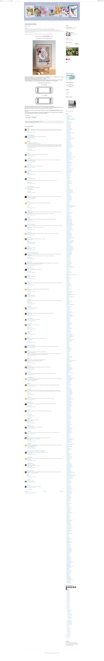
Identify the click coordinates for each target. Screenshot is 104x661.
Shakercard (68, 467)
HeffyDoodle (68, 293)
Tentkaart (68, 523)
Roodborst (68, 449)
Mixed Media (68, 379)
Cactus (68, 176)
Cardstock (68, 182)
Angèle (28, 141)
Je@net (28, 397)
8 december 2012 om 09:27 (31, 167)
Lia (27, 287)
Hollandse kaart (69, 301)
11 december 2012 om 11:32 (31, 454)
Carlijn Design (69, 183)
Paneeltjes (68, 403)
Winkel (68, 568)
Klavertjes (68, 330)
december (69, 610)
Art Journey (68, 137)
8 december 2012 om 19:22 (31, 342)
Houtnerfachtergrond (70, 304)
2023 (67, 595)
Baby (67, 141)
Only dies (68, 400)
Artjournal (68, 139)
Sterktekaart (68, 503)
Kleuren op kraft (69, 334)
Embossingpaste (69, 249)
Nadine (28, 210)
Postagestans (69, 427)
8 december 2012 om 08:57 (31, 155)
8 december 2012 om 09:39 (31, 174)
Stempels (68, 498)
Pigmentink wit (69, 417)
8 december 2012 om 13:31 (31, 272)
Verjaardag (68, 548)
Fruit (67, 268)
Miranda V (28, 232)
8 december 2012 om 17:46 (31, 315)
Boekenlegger (69, 172)
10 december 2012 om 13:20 (31, 433)
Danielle (28, 431)
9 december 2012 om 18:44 (31, 399)
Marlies (28, 383)
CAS (67, 184)
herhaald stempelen (70, 296)
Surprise (68, 511)
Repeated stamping (69, 438)
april (68, 629)
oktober (69, 621)
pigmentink (68, 416)
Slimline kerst (69, 481)
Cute (67, 203)
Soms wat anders (69, 489)
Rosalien (68, 92)
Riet (27, 337)
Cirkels (68, 187)
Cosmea (68, 194)
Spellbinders (68, 491)
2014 (67, 606)
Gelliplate (68, 271)
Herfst (67, 295)
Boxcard (68, 174)
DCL (27, 122)
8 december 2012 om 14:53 (31, 291)
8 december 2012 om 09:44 (31, 192)
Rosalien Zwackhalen (30, 345)
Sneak (68, 483)
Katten (68, 319)
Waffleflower (68, 558)
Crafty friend (68, 198)
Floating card (68, 263)
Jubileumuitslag (69, 316)
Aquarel (68, 133)
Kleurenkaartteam (69, 336)
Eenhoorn (68, 238)
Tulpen (68, 536)
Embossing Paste (69, 247)
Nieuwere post (27, 491)
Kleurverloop (68, 340)
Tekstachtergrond (69, 520)
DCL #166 (68, 618)
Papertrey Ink (69, 404)
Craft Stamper (69, 197)
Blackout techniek (69, 165)
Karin (28, 177)
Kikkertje (68, 326)
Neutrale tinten (69, 389)
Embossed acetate (69, 241)
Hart (67, 290)
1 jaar (67, 115)
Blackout (68, 164)
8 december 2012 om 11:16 (31, 234)
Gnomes (68, 282)
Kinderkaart (68, 327)
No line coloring (69, 392)
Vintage (68, 553)
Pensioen (68, 412)
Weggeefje (68, 565)
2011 (67, 634)
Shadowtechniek (69, 466)
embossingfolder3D (69, 248)
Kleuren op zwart (69, 335)
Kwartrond (68, 347)
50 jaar (68, 117)
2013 (67, 607)
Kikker (67, 325)
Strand (68, 505)
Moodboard (68, 382)
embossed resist (69, 242)
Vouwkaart (68, 557)
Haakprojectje (69, 285)
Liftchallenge (68, 357)
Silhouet (68, 469)
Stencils (68, 500)
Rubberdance (69, 454)
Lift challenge (69, 356)
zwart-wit (68, 581)
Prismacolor (68, 433)
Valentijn (68, 544)
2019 (67, 600)
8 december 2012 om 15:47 (31, 303)
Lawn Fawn (68, 349)
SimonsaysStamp (69, 478)
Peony (68, 413)
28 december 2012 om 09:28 (31, 487)
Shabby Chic (68, 465)
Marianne (28, 237)
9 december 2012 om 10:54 (31, 386)
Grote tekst (68, 284)
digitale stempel (69, 220)
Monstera (68, 381)
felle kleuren (68, 260)
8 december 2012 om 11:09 (31, 229)
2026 (67, 591)
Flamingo (68, 261)
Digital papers (69, 218)
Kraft (67, 345)
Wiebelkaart (68, 567)
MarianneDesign (69, 369)
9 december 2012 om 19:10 (31, 406)
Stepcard (68, 501)
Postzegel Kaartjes (69, 428)
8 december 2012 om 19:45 (31, 347)
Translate (73, 28)
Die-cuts (68, 214)
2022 (67, 596)
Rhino (67, 445)
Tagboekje (68, 515)
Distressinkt (68, 226)
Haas (67, 286)
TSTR (67, 534)
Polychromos (68, 424)
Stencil (68, 499)
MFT (67, 373)
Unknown (28, 443)
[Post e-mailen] (41, 121)
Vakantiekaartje (69, 542)
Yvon (67, 94)
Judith (28, 409)
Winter (68, 569)
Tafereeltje (68, 513)
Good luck (68, 283)
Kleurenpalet (68, 337)
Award (68, 140)
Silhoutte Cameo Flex (70, 476)
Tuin (67, 535)
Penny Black (68, 411)
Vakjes (68, 543)
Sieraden (68, 468)
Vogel (67, 554)
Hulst (67, 305)
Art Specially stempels (70, 138)
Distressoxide (69, 227)
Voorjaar (68, 556)
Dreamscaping (69, 235)
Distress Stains (69, 225)
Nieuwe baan (69, 390)
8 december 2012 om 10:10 (31, 207)
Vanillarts (68, 545)
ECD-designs (69, 236)
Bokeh (68, 173)
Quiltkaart (68, 434)
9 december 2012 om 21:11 (31, 415)
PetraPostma (29, 457)
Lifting (67, 358)
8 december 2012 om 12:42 (31, 265)
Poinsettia (68, 422)
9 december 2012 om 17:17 (31, 394)
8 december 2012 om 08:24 (31, 132)
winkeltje (41, 107)
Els (27, 281)
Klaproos (68, 329)
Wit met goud (68, 570)
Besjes (68, 151)
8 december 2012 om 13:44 (31, 278)
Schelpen (68, 457)
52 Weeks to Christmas (70, 119)
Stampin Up (68, 493)
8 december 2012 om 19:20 (31, 334)
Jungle (68, 317)
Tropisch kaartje (69, 533)
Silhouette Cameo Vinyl (70, 472)
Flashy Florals (69, 262)
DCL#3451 (68, 209)
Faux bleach (68, 258)
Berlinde (28, 365)
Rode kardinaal (69, 446)
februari (69, 631)
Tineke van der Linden (30, 224)
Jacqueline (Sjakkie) (30, 135)
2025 (67, 592)
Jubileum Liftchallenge (70, 315)
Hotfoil (68, 303)
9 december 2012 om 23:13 (31, 428)
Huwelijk (68, 307)
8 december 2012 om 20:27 (31, 374)
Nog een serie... (69, 613)
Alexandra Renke (69, 129)
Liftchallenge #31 (70, 617)
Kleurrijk (68, 338)
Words (68, 575)
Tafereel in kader (69, 512)
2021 (67, 597)
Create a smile (69, 199)
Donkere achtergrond (70, 229)
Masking (68, 370)
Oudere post (61, 491)
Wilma (28, 350)
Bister (67, 160)
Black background (69, 162)
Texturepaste (68, 524)
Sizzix (67, 479)
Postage (68, 426)
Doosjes (68, 231)
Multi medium (69, 384)
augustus (69, 624)
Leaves (68, 351)
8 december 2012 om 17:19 (31, 309)
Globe (67, 280)
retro (67, 443)
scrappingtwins (29, 402)
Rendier (68, 437)
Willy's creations (29, 268)
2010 (67, 635)
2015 (67, 605)
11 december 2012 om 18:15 (31, 460)
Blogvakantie (68, 171)
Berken (68, 150)
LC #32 (68, 612)
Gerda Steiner (69, 272)
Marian (28, 275)
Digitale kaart (69, 219)
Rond (67, 447)
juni (68, 626)
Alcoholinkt (68, 127)
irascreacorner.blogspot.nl (31, 446)
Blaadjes (68, 161)
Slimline (68, 480)
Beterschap (68, 153)
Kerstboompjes (69, 323)
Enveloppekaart (69, 253)
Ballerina (68, 148)
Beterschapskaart (69, 154)
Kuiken (68, 346)
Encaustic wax (69, 252)
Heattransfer (68, 292)
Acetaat (68, 121)
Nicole (68, 93)
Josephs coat (69, 314)
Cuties (68, 204)
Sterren (68, 504)
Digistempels (68, 216)
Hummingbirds (69, 306)
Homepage (44, 491)
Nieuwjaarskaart (69, 391)
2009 (67, 637)
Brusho (68, 175)
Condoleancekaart (69, 192)
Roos (67, 450)
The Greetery (68, 525)
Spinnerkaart (68, 492)
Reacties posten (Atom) (32, 492)
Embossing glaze (69, 246)
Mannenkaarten (69, 368)
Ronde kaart (68, 448)
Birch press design (69, 159)
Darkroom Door (69, 207)
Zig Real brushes (69, 579)
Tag (67, 514)
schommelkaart (69, 458)
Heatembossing (69, 291)
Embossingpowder (69, 250)
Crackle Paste (69, 196)
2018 (67, 601)
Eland (67, 239)
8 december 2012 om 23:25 (31, 380)
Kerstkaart (68, 324)
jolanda (28, 331)
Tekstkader (68, 521)
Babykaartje (68, 142)
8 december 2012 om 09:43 (31, 183)
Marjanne (28, 306)
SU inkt (68, 510)
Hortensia (68, 302)
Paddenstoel (68, 401)
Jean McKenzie (29, 377)
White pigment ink (69, 566)
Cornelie (28, 170)
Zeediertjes (68, 578)
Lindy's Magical (69, 361)
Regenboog (68, 436)
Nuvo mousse (69, 394)
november (69, 620)
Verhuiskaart (68, 547)
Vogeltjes (68, 555)
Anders (68, 131)
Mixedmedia (68, 380)
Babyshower (68, 143)
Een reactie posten (29, 489)
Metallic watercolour (70, 372)
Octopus (68, 395)
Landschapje (68, 348)
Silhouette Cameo (69, 471)
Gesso (68, 273)
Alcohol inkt (68, 126)
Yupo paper (68, 577)
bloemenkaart (69, 170)
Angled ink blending (70, 132)
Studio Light (68, 509)
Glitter (67, 279)
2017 (67, 602)
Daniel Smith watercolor (70, 205)
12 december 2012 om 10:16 (31, 482)
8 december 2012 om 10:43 (31, 221)
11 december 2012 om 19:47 (31, 467)
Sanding (68, 455)
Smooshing (68, 482)
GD (67, 270)
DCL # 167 (69, 616)
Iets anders (68, 308)
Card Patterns (69, 181)
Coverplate (68, 195)
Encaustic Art (68, 251)
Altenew (68, 130)
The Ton (68, 526)
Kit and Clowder (69, 328)
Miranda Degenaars (70, 378)
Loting (67, 362)
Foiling (68, 264)
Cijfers (68, 186)
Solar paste (68, 488)
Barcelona (68, 149)
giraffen (68, 275)
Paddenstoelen (69, 402)
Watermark (68, 564)
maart (68, 630)
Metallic (68, 371)
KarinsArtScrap (29, 186)
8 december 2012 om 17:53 (31, 320)
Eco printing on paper (70, 237)
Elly (27, 195)
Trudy (28, 246)
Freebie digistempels (31, 122)
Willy (28, 153)
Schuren (68, 460)
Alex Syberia (68, 128)
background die (69, 144)
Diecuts (68, 215)
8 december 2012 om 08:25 (31, 138)
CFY (67, 185)
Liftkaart (68, 359)
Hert (67, 297)
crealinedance (29, 318)
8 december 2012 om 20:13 (31, 369)
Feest (67, 259)
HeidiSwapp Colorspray (70, 294)
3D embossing (69, 116)
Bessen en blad (69, 152)
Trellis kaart (68, 531)
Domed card (68, 228)
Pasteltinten (68, 406)
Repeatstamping (69, 439)
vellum (68, 546)
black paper (68, 163)
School (68, 459)
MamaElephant (69, 367)
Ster (67, 502)
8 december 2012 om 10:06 (31, 198)
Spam (67, 490)
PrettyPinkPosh (69, 432)
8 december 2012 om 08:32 (31, 150)
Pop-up (68, 425)
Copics (68, 193)
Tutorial (68, 537)
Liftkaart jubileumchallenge (71, 360)
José (28, 479)
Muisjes (68, 383)
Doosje (68, 230)
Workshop (68, 576)
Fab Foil (68, 257)
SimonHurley (68, 477)
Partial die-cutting (69, 405)
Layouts (68, 350)
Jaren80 (68, 313)
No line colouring (69, 393)
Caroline (28, 158)
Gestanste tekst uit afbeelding (71, 274)
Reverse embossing (70, 444)
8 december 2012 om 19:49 (31, 355)
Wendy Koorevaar (30, 470)
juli (68, 625)
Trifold (67, 532)
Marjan (73, 32)
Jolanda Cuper (29, 463)
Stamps (68, 494)
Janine (28, 323)
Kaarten (36, 122)
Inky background (69, 312)
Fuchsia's (68, 269)
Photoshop (68, 415)
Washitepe (68, 559)
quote (67, 435)
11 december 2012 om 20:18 (31, 476)
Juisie (28, 128)
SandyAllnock (69, 456)
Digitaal (68, 217)
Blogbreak (68, 611)
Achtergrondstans (69, 122)
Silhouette (38, 122)
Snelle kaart (68, 487)
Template (68, 522)
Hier (42, 78)
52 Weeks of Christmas (70, 118)
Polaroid (68, 423)
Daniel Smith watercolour (70, 206)
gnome (68, 281)
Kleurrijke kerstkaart (69, 339)
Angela (28, 418)
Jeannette (28, 261)
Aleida (28, 358)
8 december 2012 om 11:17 (31, 243)
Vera (28, 201)
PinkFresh (68, 421)
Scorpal (68, 461)
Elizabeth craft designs (70, 240)
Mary (28, 436)
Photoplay (68, 414)
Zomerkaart (68, 580)
